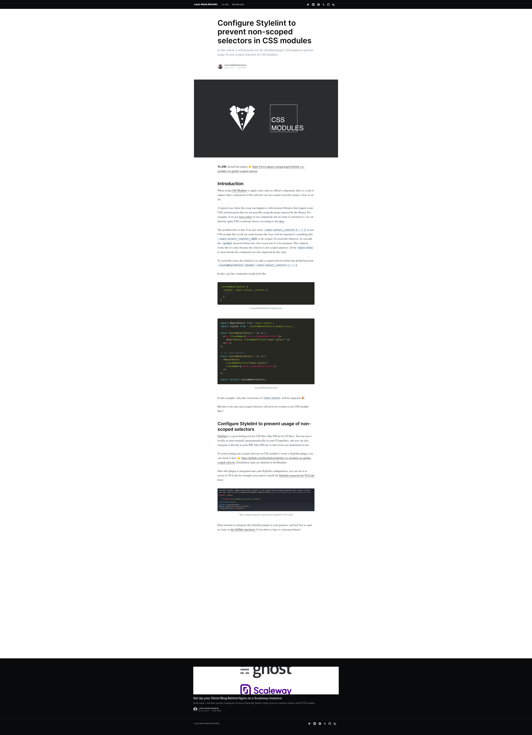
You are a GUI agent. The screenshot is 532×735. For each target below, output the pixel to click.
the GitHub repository (243, 529)
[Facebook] (318, 4)
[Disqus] (266, 602)
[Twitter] (308, 4)
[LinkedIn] (313, 4)
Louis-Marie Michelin (205, 4)
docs (281, 221)
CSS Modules (239, 190)
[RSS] (334, 4)
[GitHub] (328, 4)
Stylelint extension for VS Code (296, 475)
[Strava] (323, 4)
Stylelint (222, 436)
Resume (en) (238, 4)
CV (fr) (225, 4)
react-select (245, 217)
